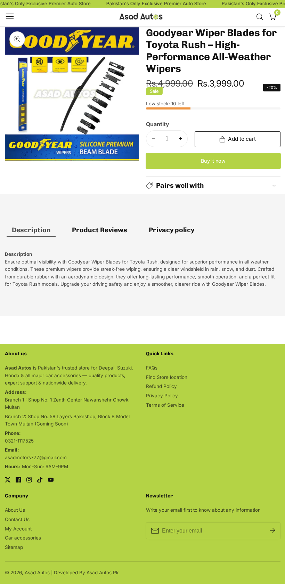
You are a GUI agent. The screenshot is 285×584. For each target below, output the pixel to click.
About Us (15, 510)
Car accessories (23, 538)
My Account (18, 529)
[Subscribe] (272, 531)
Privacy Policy (162, 395)
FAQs (151, 368)
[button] (213, 185)
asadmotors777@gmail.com (36, 457)
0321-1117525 (19, 441)
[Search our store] (261, 17)
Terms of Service (165, 405)
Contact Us (17, 519)
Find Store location (166, 377)
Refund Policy (161, 386)
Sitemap (14, 547)
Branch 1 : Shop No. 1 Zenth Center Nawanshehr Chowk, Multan (67, 403)
